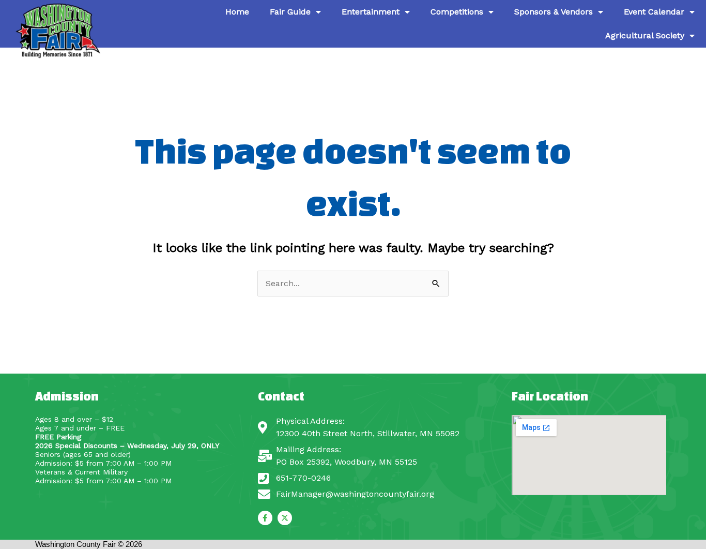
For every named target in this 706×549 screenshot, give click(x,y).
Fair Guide (290, 12)
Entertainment (371, 12)
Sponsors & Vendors (553, 12)
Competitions (457, 12)
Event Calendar (654, 12)
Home (237, 12)
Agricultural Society (644, 35)
